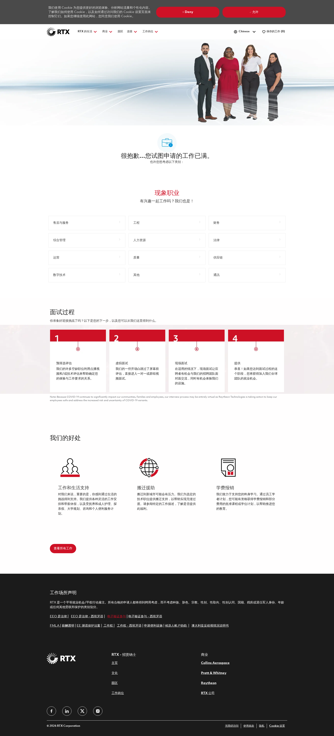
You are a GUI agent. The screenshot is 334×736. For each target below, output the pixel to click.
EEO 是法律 (58, 616)
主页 (115, 663)
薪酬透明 (68, 625)
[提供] (256, 361)
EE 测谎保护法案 (88, 625)
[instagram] (97, 711)
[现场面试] (197, 361)
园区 (120, 31)
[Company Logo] (58, 31)
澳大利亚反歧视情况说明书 (210, 625)
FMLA (55, 625)
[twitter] (82, 711)
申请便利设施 (153, 625)
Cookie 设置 (277, 726)
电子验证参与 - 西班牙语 (145, 616)
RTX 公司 (208, 693)
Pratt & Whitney (213, 673)
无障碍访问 (232, 726)
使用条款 (248, 726)
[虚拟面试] (137, 361)
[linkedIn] (67, 711)
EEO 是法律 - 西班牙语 (87, 616)
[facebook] (51, 711)
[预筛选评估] (78, 361)
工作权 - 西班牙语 (129, 625)
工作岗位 (118, 693)
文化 (115, 673)
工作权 (108, 625)
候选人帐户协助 (176, 625)
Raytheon (208, 683)
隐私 (261, 726)
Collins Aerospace (215, 663)
